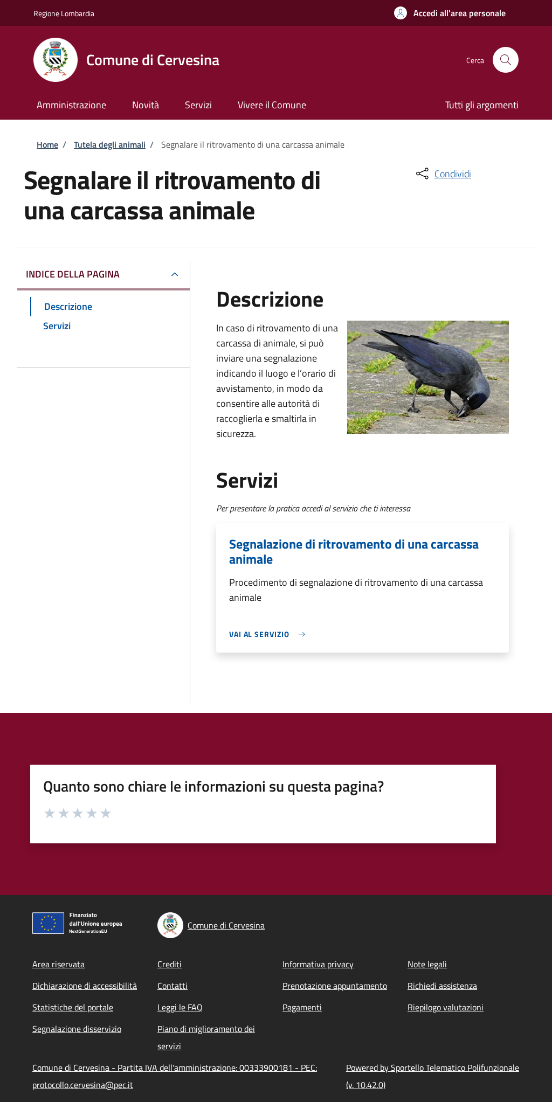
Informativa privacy (318, 964)
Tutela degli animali (110, 144)
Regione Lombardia (63, 13)
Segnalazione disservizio (76, 1028)
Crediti (169, 964)
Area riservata (58, 964)
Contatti (172, 985)
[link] (270, 634)
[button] (450, 13)
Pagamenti (302, 1007)
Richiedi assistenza (442, 985)
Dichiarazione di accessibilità (84, 985)
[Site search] (506, 60)
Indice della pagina (73, 274)
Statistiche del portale (72, 1007)
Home (47, 144)
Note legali (427, 964)
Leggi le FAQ (180, 1007)
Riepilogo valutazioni (446, 1007)
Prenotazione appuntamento (334, 985)
